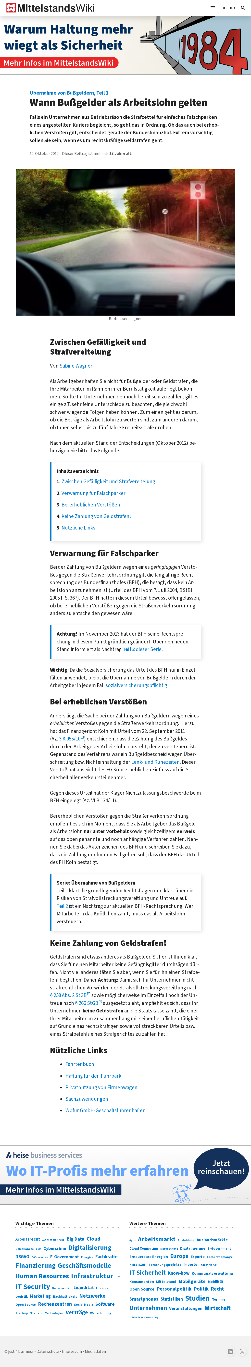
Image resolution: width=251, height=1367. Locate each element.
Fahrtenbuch (79, 1064)
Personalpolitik (174, 1289)
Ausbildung (186, 1240)
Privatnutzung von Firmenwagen (101, 1087)
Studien (197, 1298)
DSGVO (22, 1257)
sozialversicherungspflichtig (136, 685)
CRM (38, 1249)
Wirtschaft (218, 1308)
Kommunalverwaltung (212, 1273)
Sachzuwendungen (86, 1099)
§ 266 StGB (86, 1003)
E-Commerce (40, 1257)
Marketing (40, 1296)
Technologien (54, 1313)
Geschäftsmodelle (84, 1265)
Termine (218, 1299)
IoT (117, 1277)
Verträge (77, 1312)
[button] (243, 8)
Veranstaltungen (185, 1308)
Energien (87, 1257)
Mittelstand (166, 1281)
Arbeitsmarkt (156, 1239)
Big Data (75, 1239)
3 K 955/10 (69, 738)
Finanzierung (35, 1265)
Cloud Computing (143, 1248)
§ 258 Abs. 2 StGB (68, 995)
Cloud (93, 1239)
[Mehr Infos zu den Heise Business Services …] (125, 1175)
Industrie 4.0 (208, 1265)
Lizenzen (102, 1288)
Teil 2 (62, 906)
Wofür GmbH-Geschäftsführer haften (105, 1110)
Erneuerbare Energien (148, 1256)
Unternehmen (148, 1308)
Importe (190, 1264)
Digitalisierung (90, 1248)
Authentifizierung (53, 1240)
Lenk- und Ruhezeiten (155, 762)
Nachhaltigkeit (65, 1296)
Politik (201, 1289)
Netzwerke (92, 1296)
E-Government (64, 1257)
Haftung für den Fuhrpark (93, 1076)
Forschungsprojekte (165, 1264)
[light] (227, 8)
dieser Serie (142, 649)
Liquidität (84, 1287)
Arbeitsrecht (27, 1239)
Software (105, 1304)
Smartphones (143, 1299)
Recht (217, 1289)
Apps (132, 1240)
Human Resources (42, 1276)
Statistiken (172, 1299)
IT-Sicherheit (147, 1272)
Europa (179, 1256)
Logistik (21, 1296)
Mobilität (216, 1281)
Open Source (25, 1304)
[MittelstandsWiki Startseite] (49, 8)
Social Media (83, 1304)
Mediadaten (95, 1352)
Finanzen (138, 1265)
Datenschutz (169, 1249)
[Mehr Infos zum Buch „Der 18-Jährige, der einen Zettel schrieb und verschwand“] (125, 45)
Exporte (198, 1256)
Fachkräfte (106, 1256)
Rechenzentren (55, 1304)
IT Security (32, 1287)
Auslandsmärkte (212, 1240)
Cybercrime (54, 1248)
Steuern (36, 1313)
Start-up (21, 1313)
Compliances (24, 1249)
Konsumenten (61, 1288)
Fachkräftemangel (220, 1257)
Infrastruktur (92, 1276)
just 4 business (21, 1352)
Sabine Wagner (76, 365)
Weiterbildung (100, 1313)
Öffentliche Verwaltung (143, 1317)
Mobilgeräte (192, 1281)
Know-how (178, 1273)
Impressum (72, 1352)
